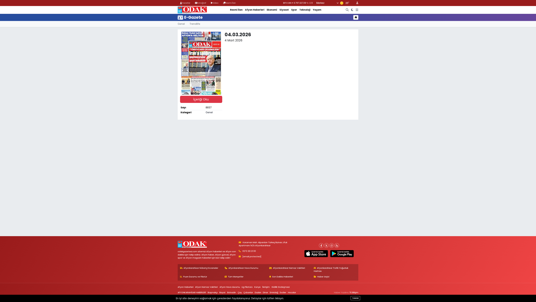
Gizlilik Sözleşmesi (280, 287)
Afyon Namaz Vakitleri (206, 287)
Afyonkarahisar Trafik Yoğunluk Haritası (331, 269)
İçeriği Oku (201, 99)
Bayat (222, 292)
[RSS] (336, 245)
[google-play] (342, 253)
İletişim (266, 287)
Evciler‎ (283, 292)
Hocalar (292, 292)
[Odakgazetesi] (192, 9)
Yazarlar (186, 2)
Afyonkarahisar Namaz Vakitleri (289, 267)
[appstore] (316, 253)
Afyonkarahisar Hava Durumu (243, 267)
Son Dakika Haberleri (282, 276)
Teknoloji (304, 9)
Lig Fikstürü (247, 287)
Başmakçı (213, 292)
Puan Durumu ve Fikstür (195, 276)
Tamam (355, 298)
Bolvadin (231, 292)
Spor (294, 9)
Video (215, 2)
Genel (181, 24)
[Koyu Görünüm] (352, 10)
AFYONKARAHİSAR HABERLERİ (192, 292)
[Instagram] (331, 245)
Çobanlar (248, 292)
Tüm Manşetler (235, 276)
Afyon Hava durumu (230, 287)
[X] (326, 245)
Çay (240, 292)
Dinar (265, 292)
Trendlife (195, 24)
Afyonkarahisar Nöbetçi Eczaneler (201, 267)
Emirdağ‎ (274, 292)
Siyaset (284, 9)
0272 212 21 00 (249, 251)
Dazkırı (258, 292)
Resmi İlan (230, 2)
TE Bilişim (353, 292)
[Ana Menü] (357, 10)
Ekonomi (272, 9)
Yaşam (317, 9)
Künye (257, 287)
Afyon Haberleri (254, 9)
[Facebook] (321, 245)
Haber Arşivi (323, 276)
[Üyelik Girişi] (356, 3)
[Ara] (347, 10)
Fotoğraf (201, 2)
